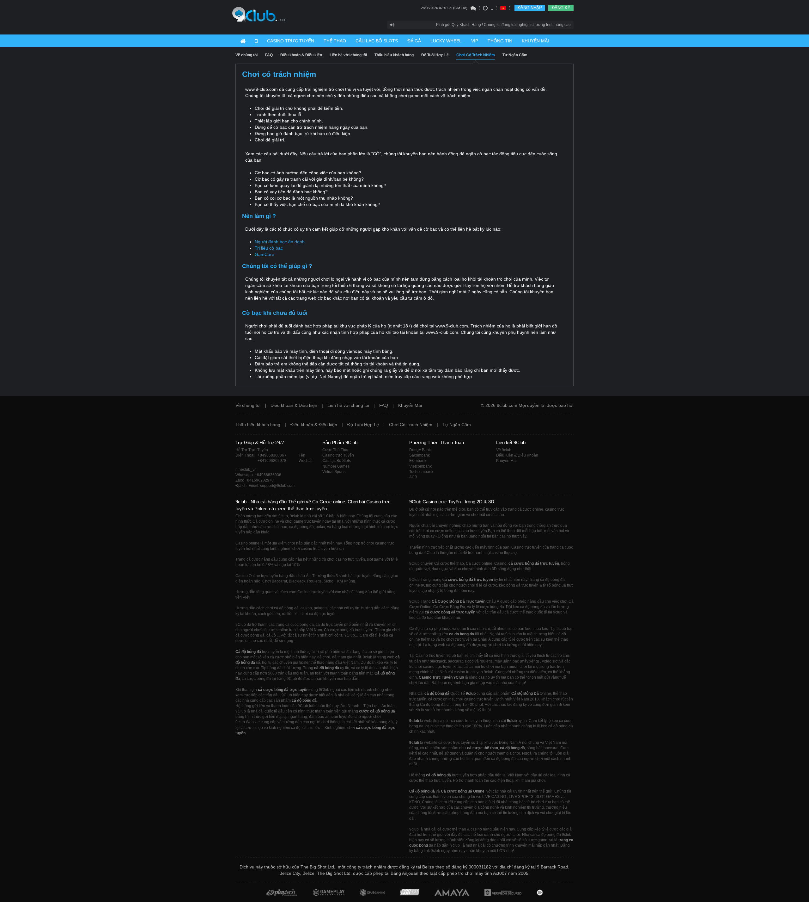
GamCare (264, 254)
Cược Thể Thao (336, 450)
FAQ (269, 55)
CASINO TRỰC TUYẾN (290, 40)
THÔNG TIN (500, 40)
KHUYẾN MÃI (535, 40)
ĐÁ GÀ (414, 40)
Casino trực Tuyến (338, 455)
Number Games (336, 466)
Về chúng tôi (246, 55)
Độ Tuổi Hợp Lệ (435, 55)
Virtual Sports (333, 472)
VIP (474, 40)
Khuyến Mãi (410, 405)
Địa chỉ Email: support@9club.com (265, 485)
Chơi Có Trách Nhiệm (475, 55)
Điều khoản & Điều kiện (301, 55)
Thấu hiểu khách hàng (394, 55)
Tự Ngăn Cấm (514, 55)
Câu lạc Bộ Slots (336, 460)
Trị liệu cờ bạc (269, 248)
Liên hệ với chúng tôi (348, 55)
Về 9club (503, 450)
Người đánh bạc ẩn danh (280, 241)
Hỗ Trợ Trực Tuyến (251, 450)
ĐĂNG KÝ (561, 7)
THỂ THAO (335, 40)
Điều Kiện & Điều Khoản (517, 455)
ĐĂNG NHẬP (530, 7)
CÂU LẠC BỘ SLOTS (377, 40)
